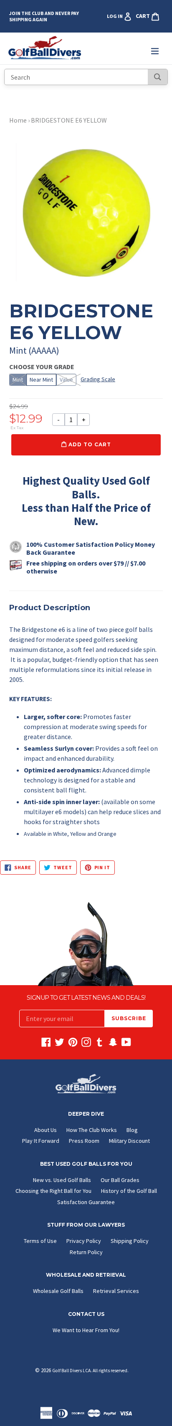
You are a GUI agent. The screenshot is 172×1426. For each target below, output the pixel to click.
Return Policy (86, 1252)
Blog (132, 1130)
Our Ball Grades (120, 1180)
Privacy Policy (83, 1241)
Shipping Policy (130, 1241)
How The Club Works (91, 1130)
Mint (18, 379)
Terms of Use (40, 1241)
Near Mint (41, 379)
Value (66, 379)
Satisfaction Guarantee (86, 1202)
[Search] (157, 77)
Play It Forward (40, 1140)
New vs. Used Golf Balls (62, 1180)
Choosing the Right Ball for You (53, 1191)
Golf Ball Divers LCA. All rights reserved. (90, 1370)
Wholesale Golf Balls (58, 1291)
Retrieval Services (116, 1291)
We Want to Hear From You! (86, 1330)
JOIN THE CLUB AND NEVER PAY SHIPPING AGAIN (44, 16)
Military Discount (129, 1140)
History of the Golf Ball (129, 1191)
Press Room (84, 1140)
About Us (45, 1130)
